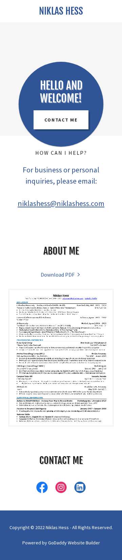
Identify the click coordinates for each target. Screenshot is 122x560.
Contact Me (61, 120)
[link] (61, 11)
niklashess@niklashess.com (61, 203)
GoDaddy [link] (57, 543)
